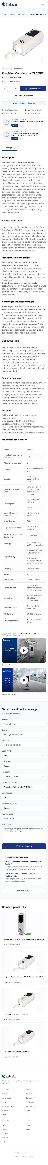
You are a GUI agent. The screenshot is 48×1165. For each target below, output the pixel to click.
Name (5, 719)
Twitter (17, 1156)
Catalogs (5, 1133)
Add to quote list (26, 95)
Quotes (4, 1102)
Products (12, 14)
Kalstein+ (5, 1094)
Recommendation (8, 1106)
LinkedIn (23, 1156)
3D (42, 971)
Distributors (30, 1102)
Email (5, 730)
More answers (22, 891)
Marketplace (6, 1098)
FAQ (3, 1142)
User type (7, 751)
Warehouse (7, 793)
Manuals (5, 1138)
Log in (4, 1115)
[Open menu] (43, 4)
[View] (6, 123)
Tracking (5, 1110)
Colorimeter (22, 14)
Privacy (28, 1125)
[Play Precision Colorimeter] (24, 680)
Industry (7, 772)
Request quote (35, 89)
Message (6, 825)
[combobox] (24, 755)
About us (29, 1094)
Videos (4, 1129)
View (15, 125)
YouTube (30, 1156)
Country (6, 761)
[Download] (21, 125)
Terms (28, 1129)
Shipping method (10, 803)
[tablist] (24, 148)
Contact (29, 1098)
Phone (5, 740)
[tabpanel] (24, 390)
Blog (3, 1125)
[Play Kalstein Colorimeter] (24, 650)
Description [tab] (9, 148)
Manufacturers (31, 1106)
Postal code (8, 814)
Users (28, 1110)
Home (4, 14)
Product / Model (10, 782)
